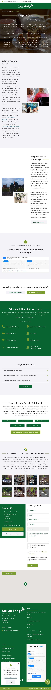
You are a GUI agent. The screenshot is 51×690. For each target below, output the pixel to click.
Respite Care (15, 11)
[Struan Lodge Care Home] (25, 6)
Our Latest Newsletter (33, 640)
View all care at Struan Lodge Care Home (25, 432)
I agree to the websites (38, 553)
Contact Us (29, 624)
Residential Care (9, 421)
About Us (29, 617)
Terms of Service (42, 559)
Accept (11, 682)
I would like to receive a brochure (37, 546)
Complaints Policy (7, 662)
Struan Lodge (31, 651)
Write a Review (36, 676)
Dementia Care (41, 421)
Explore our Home (38, 222)
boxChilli (46, 688)
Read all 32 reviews (22, 270)
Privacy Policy (34, 559)
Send (32, 565)
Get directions (9, 573)
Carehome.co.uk (16, 245)
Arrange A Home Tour (15, 292)
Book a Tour (12, 529)
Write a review (14, 270)
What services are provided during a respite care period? (20, 375)
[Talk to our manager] (47, 682)
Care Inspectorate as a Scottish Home (36, 613)
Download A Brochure (35, 292)
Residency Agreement (8, 658)
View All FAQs (25, 386)
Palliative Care (33, 425)
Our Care (8, 11)
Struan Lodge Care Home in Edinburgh (34, 635)
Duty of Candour (7, 655)
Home (3, 11)
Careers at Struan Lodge (33, 631)
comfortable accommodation (11, 126)
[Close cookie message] (18, 664)
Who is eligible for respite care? (13, 370)
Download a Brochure (12, 534)
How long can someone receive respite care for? (17, 380)
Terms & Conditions (8, 648)
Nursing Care (26, 421)
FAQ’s (28, 627)
